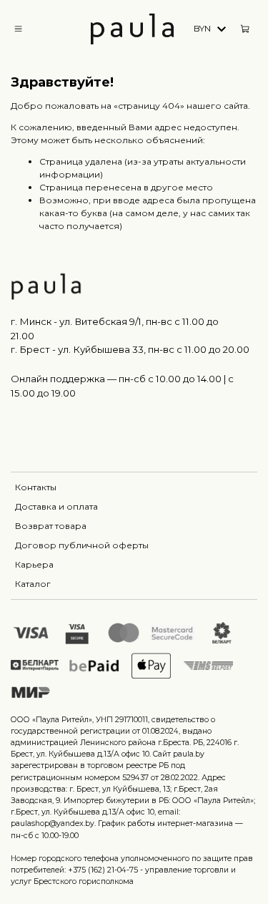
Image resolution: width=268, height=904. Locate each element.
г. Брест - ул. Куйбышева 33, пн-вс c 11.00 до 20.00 (130, 349)
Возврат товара (50, 525)
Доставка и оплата (56, 506)
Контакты (35, 487)
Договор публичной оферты (82, 545)
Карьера (34, 564)
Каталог (33, 583)
